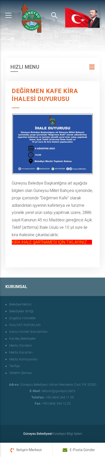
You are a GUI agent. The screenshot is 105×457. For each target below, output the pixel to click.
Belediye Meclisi (20, 304)
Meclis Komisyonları (23, 359)
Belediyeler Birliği (21, 311)
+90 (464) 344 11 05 (52, 397)
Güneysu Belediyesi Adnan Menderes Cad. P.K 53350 (52, 384)
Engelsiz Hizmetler (22, 318)
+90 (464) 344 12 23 (52, 403)
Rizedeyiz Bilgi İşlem (67, 434)
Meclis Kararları (21, 352)
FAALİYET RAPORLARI (25, 325)
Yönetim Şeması (20, 373)
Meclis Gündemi (20, 345)
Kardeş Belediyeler (22, 338)
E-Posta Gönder (82, 450)
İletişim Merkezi (29, 450)
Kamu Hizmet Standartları (28, 332)
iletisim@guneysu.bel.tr (53, 391)
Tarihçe (14, 366)
